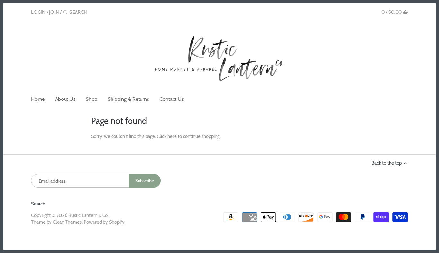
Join (54, 12)
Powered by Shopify (104, 222)
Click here (167, 136)
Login (38, 12)
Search (38, 204)
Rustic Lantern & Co (88, 215)
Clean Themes (67, 222)
